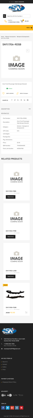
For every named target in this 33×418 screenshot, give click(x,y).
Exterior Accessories (10, 36)
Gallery (4, 367)
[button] (28, 27)
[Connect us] (3, 408)
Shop (3, 369)
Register (21, 1)
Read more (11, 197)
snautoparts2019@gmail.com (12, 349)
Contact (4, 364)
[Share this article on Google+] (18, 100)
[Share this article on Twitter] (15, 100)
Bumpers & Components (23, 36)
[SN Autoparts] (16, 12)
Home (2, 36)
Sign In (16, 1)
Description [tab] (5, 109)
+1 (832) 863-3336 (12, 22)
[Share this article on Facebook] (11, 100)
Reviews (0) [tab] (5, 113)
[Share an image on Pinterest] (21, 100)
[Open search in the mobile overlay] (16, 16)
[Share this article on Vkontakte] (24, 100)
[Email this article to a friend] (27, 100)
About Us (5, 362)
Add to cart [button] (26, 312)
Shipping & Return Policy (9, 382)
